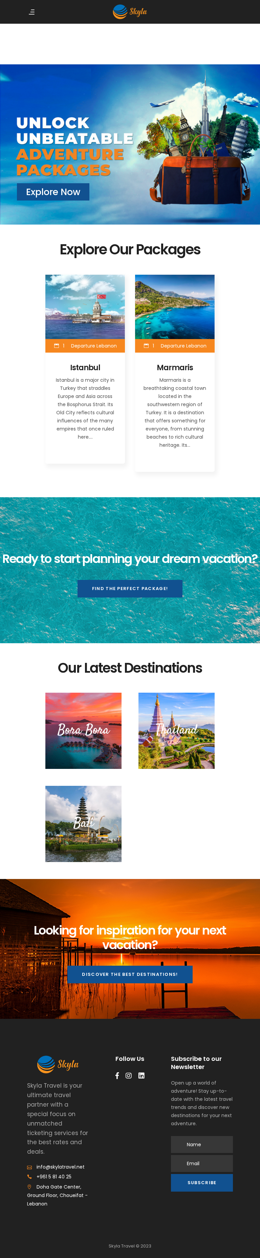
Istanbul (85, 367)
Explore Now (53, 192)
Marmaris (175, 367)
